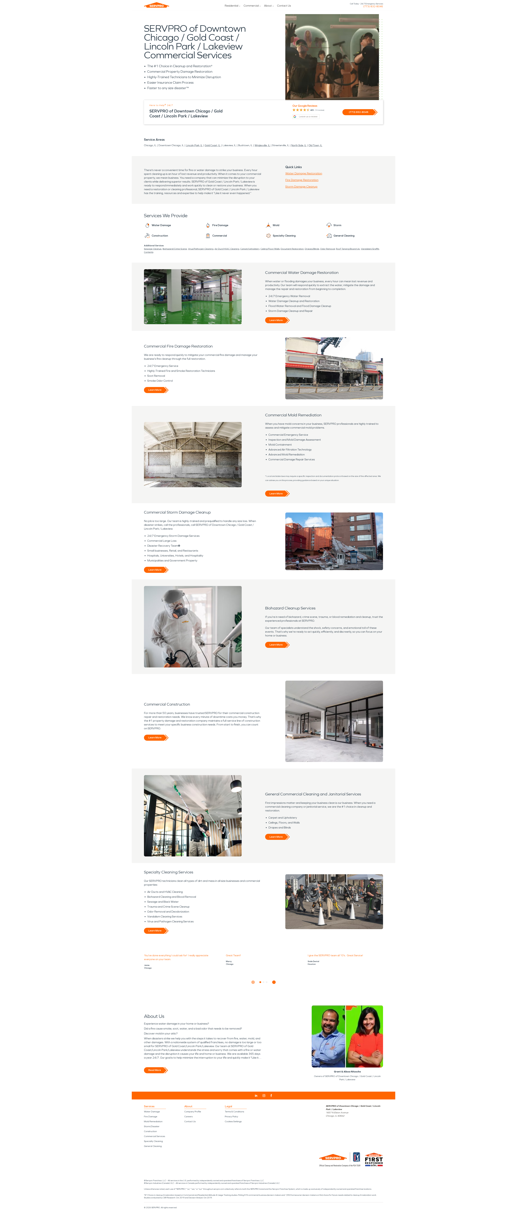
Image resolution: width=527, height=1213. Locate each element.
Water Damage (152, 1111)
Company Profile (192, 1111)
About (268, 5)
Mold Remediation (153, 1121)
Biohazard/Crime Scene (175, 249)
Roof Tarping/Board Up (348, 249)
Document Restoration (292, 249)
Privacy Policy (231, 1116)
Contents (148, 252)
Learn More (276, 320)
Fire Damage (150, 1116)
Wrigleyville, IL (262, 145)
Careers (188, 1116)
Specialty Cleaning (153, 1141)
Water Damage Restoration (303, 173)
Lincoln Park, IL (194, 145)
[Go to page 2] (263, 982)
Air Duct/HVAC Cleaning (227, 249)
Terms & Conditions (234, 1111)
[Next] (274, 982)
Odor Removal (327, 249)
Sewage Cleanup (153, 249)
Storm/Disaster (151, 1126)
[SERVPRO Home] (156, 5)
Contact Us (284, 5)
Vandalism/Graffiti (370, 249)
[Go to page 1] (260, 982)
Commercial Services (154, 1136)
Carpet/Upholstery (249, 249)
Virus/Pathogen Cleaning (200, 249)
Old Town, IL (315, 145)
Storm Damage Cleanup (301, 186)
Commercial (251, 5)
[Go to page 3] (266, 982)
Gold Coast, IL (212, 145)
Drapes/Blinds (312, 249)
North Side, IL (298, 145)
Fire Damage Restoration (301, 180)
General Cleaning (153, 1146)
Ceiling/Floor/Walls (270, 249)
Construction (150, 1131)
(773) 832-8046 (373, 6)
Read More (154, 1070)
